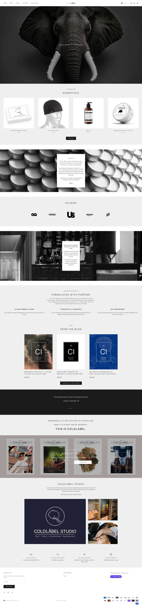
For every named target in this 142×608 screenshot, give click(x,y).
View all (71, 138)
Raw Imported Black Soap (19, 130)
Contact (25, 3)
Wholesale (34, 3)
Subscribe (83, 462)
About (18, 3)
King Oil (88, 130)
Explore (71, 183)
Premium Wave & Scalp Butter (123, 130)
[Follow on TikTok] (12, 592)
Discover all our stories (71, 383)
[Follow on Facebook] (4, 592)
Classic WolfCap (53, 130)
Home (5, 3)
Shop (11, 3)
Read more (26, 377)
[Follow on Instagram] (8, 592)
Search (64, 576)
